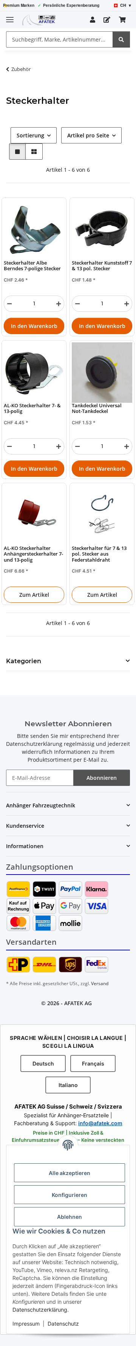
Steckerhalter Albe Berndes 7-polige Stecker (32, 266)
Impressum (26, 1323)
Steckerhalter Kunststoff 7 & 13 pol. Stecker (102, 266)
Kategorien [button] (23, 661)
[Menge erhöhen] (58, 303)
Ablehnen (69, 1217)
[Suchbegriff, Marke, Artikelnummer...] (121, 39)
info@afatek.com (100, 1123)
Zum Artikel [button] (34, 594)
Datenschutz (63, 1323)
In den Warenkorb (34, 326)
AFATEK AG (78, 1003)
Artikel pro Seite (88, 135)
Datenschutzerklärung (39, 1309)
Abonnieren (102, 777)
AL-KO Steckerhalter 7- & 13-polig (32, 408)
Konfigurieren (69, 1195)
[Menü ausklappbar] (10, 16)
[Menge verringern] (9, 303)
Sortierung (30, 135)
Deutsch (43, 1063)
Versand (99, 983)
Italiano (68, 1085)
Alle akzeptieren (69, 1173)
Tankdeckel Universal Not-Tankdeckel (97, 408)
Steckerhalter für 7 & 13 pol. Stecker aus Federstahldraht (99, 554)
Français (93, 1063)
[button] (92, 19)
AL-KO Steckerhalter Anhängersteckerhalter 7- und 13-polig (33, 554)
